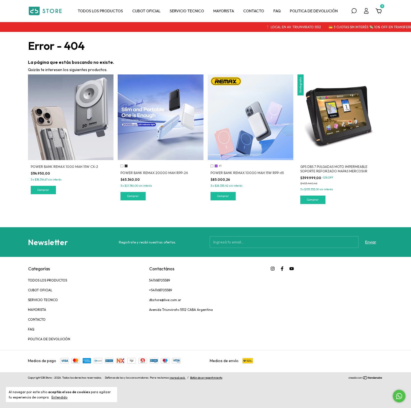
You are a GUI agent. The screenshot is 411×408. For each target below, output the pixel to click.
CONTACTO (253, 10)
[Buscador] (354, 11)
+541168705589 (160, 290)
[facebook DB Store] (282, 268)
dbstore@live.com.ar (165, 300)
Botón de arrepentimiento (206, 377)
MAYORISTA (223, 10)
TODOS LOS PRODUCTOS (100, 10)
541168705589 (159, 280)
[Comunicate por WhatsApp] (399, 396)
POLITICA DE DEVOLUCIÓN (314, 10)
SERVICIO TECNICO (187, 10)
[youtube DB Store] (291, 268)
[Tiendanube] (365, 378)
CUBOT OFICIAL (146, 10)
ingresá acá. (177, 377)
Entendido (59, 397)
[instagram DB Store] (272, 268)
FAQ (277, 10)
